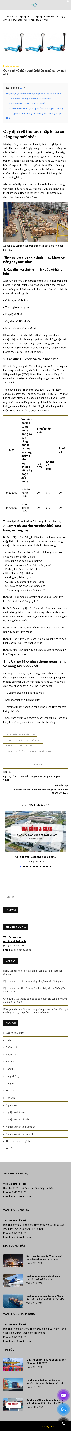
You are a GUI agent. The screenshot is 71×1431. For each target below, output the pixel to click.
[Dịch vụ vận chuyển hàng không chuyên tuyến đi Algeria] (13, 1280)
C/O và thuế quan (15, 1032)
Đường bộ (11, 1054)
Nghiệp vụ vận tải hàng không (22, 1133)
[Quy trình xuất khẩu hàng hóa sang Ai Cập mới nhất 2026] (13, 1364)
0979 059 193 (19, 1192)
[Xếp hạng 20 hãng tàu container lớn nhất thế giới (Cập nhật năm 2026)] (13, 1404)
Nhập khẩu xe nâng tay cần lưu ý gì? (23, 745)
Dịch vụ (10, 1040)
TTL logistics (48, 1426)
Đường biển (12, 1047)
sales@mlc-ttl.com (21, 949)
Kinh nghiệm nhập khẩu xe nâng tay (23, 740)
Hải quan (10, 1061)
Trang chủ (8, 16)
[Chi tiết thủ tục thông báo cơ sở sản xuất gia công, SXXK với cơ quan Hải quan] (35, 831)
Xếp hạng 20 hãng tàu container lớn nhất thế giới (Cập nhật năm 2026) (45, 1401)
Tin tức (9, 1148)
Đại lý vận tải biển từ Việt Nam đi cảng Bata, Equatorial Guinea (44, 1257)
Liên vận (10, 1097)
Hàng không (12, 1076)
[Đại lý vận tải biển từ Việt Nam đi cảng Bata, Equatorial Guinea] (13, 1260)
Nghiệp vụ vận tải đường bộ (21, 1126)
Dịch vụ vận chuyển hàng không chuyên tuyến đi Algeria (33, 981)
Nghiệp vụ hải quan (45, 16)
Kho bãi (10, 1090)
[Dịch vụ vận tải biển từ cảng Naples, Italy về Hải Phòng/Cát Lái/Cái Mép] (13, 1301)
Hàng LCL (11, 1083)
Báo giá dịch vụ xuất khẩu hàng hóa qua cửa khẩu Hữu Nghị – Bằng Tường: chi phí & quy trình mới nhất (35, 1010)
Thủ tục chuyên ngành (18, 1141)
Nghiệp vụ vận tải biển (18, 1119)
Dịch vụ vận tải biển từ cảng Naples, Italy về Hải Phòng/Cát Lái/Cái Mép (45, 1297)
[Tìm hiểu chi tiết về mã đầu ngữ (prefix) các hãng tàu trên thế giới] (13, 1384)
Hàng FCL (11, 1068)
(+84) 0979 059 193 (14, 945)
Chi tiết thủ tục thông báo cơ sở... (35, 856)
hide (22, 88)
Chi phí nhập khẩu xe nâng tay (20, 734)
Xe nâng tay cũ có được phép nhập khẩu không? (29, 751)
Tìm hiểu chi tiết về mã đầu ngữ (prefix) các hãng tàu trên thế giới (44, 1381)
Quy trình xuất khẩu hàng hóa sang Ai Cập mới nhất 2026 (46, 1361)
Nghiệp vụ (24, 16)
